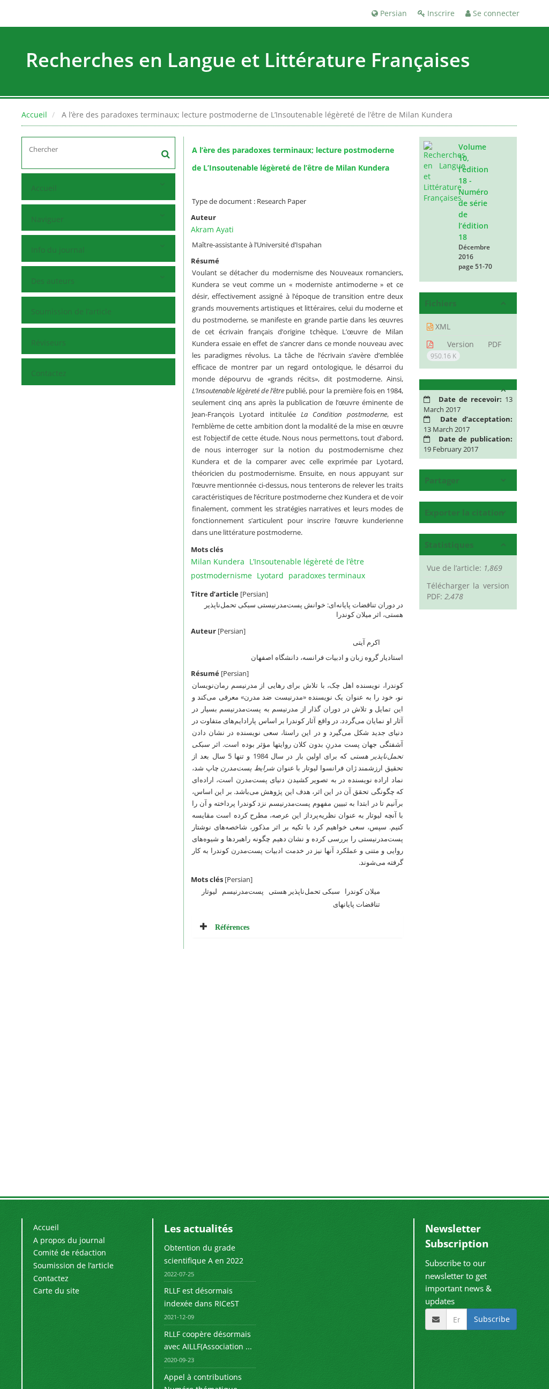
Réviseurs (48, 342)
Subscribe (492, 1319)
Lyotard (270, 575)
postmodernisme (221, 575)
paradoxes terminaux (326, 575)
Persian (392, 13)
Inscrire (440, 13)
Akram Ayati (212, 229)
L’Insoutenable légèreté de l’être (306, 561)
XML (441, 326)
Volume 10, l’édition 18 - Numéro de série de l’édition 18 (473, 192)
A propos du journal (69, 1240)
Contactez (48, 373)
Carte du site (56, 1290)
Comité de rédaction (69, 1252)
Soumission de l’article (71, 311)
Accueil (34, 114)
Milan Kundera (217, 561)
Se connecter (495, 13)
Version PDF (466, 350)
